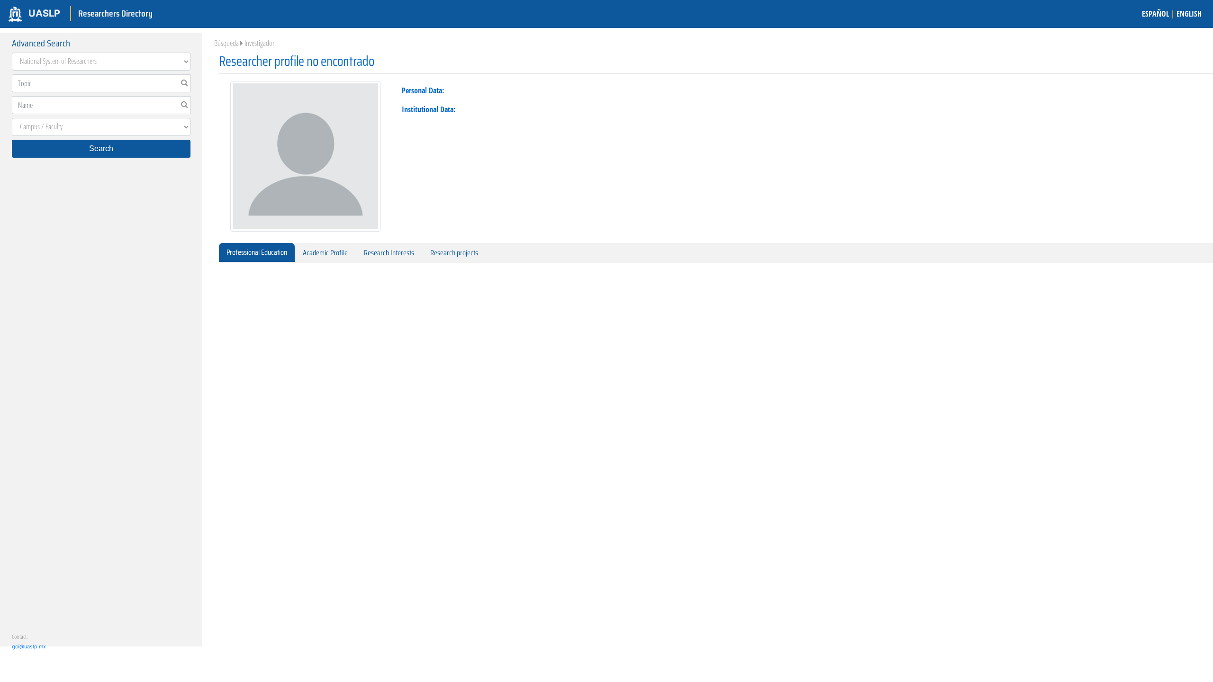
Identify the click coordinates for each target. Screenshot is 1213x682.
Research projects (454, 253)
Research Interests (389, 253)
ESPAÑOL (1155, 14)
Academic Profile (325, 253)
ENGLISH (1189, 14)
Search (101, 148)
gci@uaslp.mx (29, 647)
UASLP (44, 13)
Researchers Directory (115, 13)
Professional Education (256, 252)
